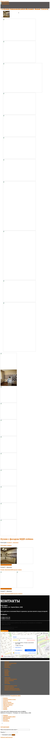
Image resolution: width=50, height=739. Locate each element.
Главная (3, 9)
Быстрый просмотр (6, 565)
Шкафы (6, 672)
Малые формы (7, 702)
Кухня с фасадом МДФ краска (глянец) (11, 593)
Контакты (44, 9)
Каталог (6, 666)
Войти (13, 734)
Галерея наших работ (12, 9)
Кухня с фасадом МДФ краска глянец (11, 569)
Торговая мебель (9, 687)
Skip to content (5, 1)
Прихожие (7, 677)
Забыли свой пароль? (7, 737)
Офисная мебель (9, 680)
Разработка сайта (15, 695)
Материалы (7, 664)
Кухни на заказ (23, 9)
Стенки (6, 674)
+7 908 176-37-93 (5, 624)
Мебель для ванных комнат (12, 689)
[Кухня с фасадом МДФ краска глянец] (6, 17)
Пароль (3, 732)
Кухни (6, 669)
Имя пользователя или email (9, 729)
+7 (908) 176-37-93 (5, 617)
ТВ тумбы (7, 683)
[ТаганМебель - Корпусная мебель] (5, 3)
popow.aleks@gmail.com (7, 628)
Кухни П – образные (34, 9)
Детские (6, 675)
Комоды (6, 682)
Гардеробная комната (10, 679)
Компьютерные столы (10, 685)
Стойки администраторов (11, 688)
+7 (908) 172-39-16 (5, 618)
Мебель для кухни (8, 703)
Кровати (6, 671)
